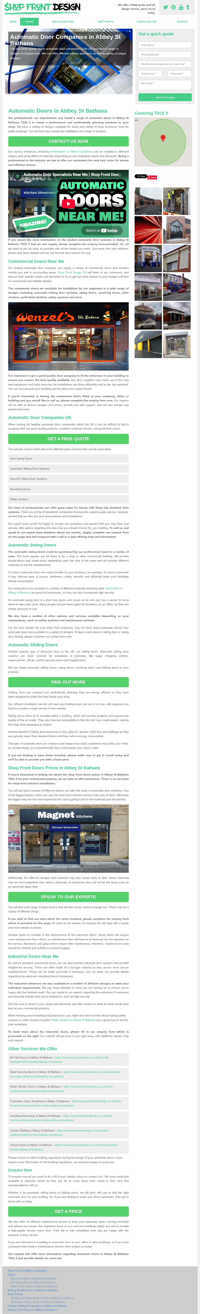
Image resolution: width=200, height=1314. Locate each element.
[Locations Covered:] (7, 3)
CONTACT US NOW (68, 141)
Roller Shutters (63, 22)
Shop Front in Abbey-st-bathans (27, 1270)
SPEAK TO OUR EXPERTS (68, 896)
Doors (29, 22)
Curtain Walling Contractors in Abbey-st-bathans (37, 1305)
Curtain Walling (147, 22)
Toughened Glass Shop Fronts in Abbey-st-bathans (42, 1298)
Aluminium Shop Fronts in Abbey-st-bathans (38, 1301)
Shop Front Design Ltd (72, 272)
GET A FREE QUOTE (68, 438)
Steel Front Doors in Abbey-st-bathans (34, 1286)
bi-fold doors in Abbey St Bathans (71, 151)
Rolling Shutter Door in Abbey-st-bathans (33, 1290)
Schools (182, 22)
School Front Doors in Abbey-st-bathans (32, 1309)
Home (13, 22)
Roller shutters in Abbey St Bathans (74, 1020)
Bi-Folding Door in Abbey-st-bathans (33, 1282)
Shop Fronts (105, 22)
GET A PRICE (68, 1211)
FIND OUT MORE (68, 682)
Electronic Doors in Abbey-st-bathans (33, 1278)
